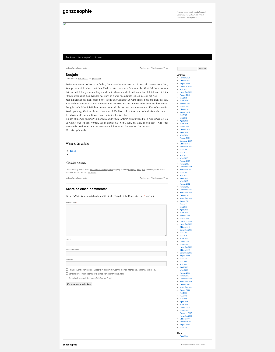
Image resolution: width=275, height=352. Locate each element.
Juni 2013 (183, 152)
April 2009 (184, 267)
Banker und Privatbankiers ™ (154, 68)
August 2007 (185, 324)
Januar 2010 (184, 244)
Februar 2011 (185, 215)
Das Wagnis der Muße (77, 68)
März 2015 (184, 123)
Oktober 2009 (185, 250)
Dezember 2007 (186, 313)
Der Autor (70, 57)
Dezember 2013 (186, 140)
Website (69, 259)
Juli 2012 (183, 172)
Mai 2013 (183, 155)
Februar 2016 (185, 103)
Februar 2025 (185, 77)
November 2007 (186, 316)
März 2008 (184, 304)
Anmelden (184, 336)
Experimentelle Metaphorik (101, 169)
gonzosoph (96, 78)
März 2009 (184, 270)
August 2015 (185, 112)
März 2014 (184, 135)
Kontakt (98, 57)
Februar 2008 (185, 307)
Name (69, 239)
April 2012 (184, 178)
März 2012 (184, 181)
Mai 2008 (183, 298)
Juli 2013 (183, 149)
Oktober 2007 (185, 318)
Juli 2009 (183, 258)
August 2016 (185, 95)
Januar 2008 (184, 310)
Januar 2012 (184, 186)
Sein (139, 169)
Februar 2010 (185, 241)
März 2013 (184, 158)
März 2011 (184, 212)
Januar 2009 (184, 275)
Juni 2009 (183, 261)
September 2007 (186, 321)
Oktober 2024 (185, 80)
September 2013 (186, 146)
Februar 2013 (185, 161)
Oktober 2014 (185, 129)
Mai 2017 (183, 89)
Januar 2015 (184, 126)
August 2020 (185, 83)
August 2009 (185, 255)
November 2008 (186, 281)
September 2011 (186, 198)
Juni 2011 (183, 204)
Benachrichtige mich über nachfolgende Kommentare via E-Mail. (96, 273)
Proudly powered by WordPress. (192, 344)
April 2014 (184, 132)
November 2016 (186, 92)
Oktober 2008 (185, 284)
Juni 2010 (183, 235)
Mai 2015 (183, 118)
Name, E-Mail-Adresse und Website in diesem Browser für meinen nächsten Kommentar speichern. (113, 269)
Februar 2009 (185, 272)
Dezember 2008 (186, 278)
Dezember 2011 (186, 189)
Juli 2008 (183, 293)
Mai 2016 (183, 97)
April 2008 (184, 301)
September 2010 (186, 229)
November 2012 (186, 169)
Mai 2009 (183, 264)
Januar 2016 (184, 106)
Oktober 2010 (185, 227)
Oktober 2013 (185, 143)
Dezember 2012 (186, 166)
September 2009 (186, 252)
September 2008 (186, 287)
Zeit (143, 169)
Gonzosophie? (84, 57)
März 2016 (184, 100)
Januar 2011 (184, 218)
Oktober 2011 (185, 195)
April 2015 (184, 120)
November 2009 (186, 247)
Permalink (92, 172)
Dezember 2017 (186, 86)
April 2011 (184, 209)
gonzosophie (77, 10)
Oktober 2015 (185, 109)
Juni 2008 (183, 295)
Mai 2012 (183, 175)
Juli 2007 (183, 327)
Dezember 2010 (186, 221)
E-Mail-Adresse (73, 249)
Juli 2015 (183, 115)
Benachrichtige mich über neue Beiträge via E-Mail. (91, 278)
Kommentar (71, 202)
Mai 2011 (183, 206)
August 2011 (185, 201)
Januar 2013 (184, 163)
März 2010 (184, 238)
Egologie (132, 169)
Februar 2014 (185, 138)
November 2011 (186, 192)
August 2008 (185, 290)
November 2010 (186, 224)
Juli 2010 (183, 232)
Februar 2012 (185, 184)
